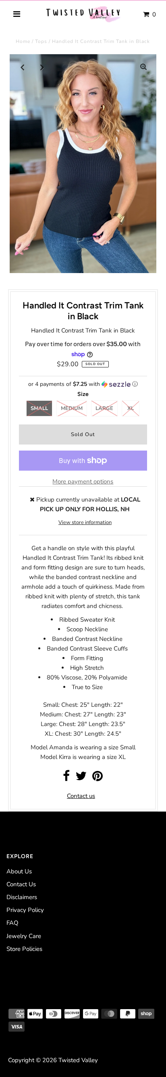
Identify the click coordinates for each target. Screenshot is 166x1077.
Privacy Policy (25, 910)
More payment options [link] (82, 481)
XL (130, 408)
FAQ (12, 923)
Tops (41, 41)
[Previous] (22, 67)
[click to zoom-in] (143, 67)
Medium (72, 408)
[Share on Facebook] (66, 778)
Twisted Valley (78, 1060)
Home (23, 41)
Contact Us (21, 884)
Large (104, 408)
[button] (83, 384)
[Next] (42, 67)
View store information (85, 522)
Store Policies (24, 949)
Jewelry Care (23, 936)
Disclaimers (21, 897)
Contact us (81, 796)
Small (39, 408)
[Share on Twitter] (81, 778)
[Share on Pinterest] (97, 778)
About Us (19, 871)
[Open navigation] (16, 14)
